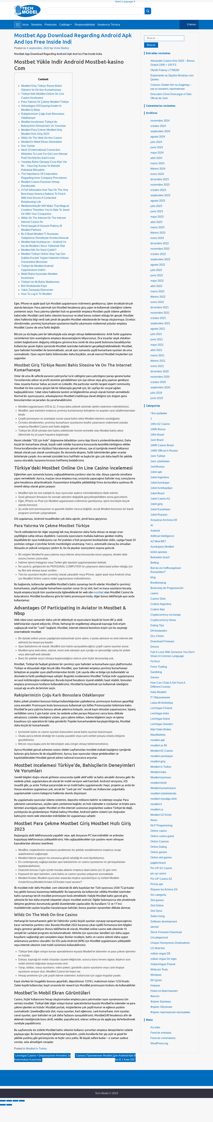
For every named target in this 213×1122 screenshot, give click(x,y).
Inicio (25, 24)
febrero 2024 (157, 168)
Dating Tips (157, 625)
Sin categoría (158, 894)
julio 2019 (156, 392)
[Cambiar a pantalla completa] (15, 1100)
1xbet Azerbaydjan (161, 488)
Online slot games (161, 857)
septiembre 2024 (160, 131)
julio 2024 (156, 142)
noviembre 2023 (160, 184)
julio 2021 (156, 334)
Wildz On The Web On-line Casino (41, 137)
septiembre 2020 (160, 387)
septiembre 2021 (160, 323)
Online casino (158, 830)
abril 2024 (156, 158)
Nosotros (36, 24)
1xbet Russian (158, 514)
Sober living (157, 916)
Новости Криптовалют (164, 990)
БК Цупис (156, 980)
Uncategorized (159, 937)
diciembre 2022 (159, 243)
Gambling (156, 672)
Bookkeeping (158, 582)
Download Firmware (162, 641)
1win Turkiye (157, 456)
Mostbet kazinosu (160, 777)
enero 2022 (157, 302)
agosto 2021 (157, 328)
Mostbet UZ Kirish (161, 814)
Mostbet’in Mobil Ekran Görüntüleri (41, 141)
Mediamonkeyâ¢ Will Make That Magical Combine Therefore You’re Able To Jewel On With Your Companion (45, 209)
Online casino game (162, 836)
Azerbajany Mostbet (162, 546)
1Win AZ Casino (160, 424)
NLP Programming (161, 825)
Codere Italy (157, 609)
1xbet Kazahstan (160, 509)
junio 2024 (156, 147)
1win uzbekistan (160, 461)
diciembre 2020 (159, 371)
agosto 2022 (157, 264)
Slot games (157, 900)
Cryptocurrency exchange (165, 614)
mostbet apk (157, 740)
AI (151, 525)
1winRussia (157, 466)
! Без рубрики (158, 413)
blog (153, 577)
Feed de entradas (160, 1032)
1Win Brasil (157, 434)
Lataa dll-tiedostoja (161, 702)
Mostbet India (158, 772)
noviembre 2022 (160, 248)
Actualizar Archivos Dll (163, 520)
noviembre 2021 (160, 312)
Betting (154, 562)
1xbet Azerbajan (160, 482)
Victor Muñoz (61, 48)
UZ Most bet (157, 948)
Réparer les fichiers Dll (163, 889)
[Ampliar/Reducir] (22, 1100)
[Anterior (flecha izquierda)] (3, 1104)
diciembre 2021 (159, 307)
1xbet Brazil (157, 493)
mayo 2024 (157, 152)
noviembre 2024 (160, 120)
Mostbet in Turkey (36, 1048)
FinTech (155, 661)
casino (154, 593)
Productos (51, 24)
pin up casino (158, 873)
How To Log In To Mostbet (36, 293)
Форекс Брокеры (160, 1001)
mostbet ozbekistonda (163, 793)
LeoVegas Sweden (161, 724)
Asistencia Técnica (109, 24)
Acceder (155, 1027)
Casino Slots (158, 598)
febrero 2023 (157, 232)
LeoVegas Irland (160, 718)
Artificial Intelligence (162, 536)
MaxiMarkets (157, 734)
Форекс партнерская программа (170, 1012)
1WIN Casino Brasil (162, 445)
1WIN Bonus (157, 429)
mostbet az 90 (158, 745)
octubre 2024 (158, 126)
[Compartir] (9, 1100)
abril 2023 (156, 222)
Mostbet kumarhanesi (163, 788)
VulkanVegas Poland (162, 964)
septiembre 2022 (160, 259)
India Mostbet (158, 692)
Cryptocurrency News (163, 620)
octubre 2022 (158, 254)
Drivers (154, 646)
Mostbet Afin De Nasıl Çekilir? (38, 249)
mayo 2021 (157, 344)
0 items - (192, 24)
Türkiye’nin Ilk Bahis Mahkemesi (40, 281)
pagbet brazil (158, 862)
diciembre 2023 (159, 179)
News (153, 820)
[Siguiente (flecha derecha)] (9, 1104)
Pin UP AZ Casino (161, 868)
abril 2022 (156, 286)
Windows (155, 974)
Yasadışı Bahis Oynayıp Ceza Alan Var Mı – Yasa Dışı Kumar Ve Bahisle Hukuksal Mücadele (44, 165)
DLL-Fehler (157, 636)
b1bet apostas (158, 552)
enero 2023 (157, 238)
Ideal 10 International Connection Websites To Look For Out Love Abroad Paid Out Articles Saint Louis (44, 153)
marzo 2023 (157, 227)
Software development (163, 921)
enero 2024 (157, 174)
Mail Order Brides (160, 729)
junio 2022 (156, 275)
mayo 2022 (157, 280)
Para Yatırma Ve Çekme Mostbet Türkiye (45, 101)
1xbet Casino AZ (160, 498)
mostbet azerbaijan (161, 756)
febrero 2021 (157, 360)
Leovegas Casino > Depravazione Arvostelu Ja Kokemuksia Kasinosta (42, 1057)
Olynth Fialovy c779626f (164, 70)
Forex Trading (158, 666)
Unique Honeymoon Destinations (170, 942)
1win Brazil (157, 440)
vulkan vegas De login (163, 958)
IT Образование (160, 697)
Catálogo (64, 24)
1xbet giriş (156, 504)
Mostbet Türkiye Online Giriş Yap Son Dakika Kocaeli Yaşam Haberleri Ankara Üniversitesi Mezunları (45, 257)
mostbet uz (156, 809)
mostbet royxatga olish (163, 798)
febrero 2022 (157, 296)
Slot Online (157, 905)
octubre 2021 (158, 318)
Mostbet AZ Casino (161, 750)
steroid (154, 926)
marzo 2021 (157, 355)
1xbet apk (156, 472)
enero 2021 (157, 366)
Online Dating (158, 846)
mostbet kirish (158, 782)
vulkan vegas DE (160, 953)
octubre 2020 (158, 382)
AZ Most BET (158, 541)
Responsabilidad (85, 24)
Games (154, 677)
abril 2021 (156, 350)
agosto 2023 (157, 200)
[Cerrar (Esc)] (3, 1100)
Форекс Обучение (161, 1006)
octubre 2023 (158, 190)
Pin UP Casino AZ (161, 878)
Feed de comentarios (162, 1038)
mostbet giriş (157, 761)
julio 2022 (156, 270)
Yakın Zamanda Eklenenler (37, 289)
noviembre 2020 (160, 376)
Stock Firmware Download (166, 932)
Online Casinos (159, 841)
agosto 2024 (157, 136)
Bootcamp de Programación (166, 588)
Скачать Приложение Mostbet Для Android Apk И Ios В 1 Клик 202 (106, 1057)
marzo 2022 (157, 291)
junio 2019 (156, 398)
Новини (155, 985)
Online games (158, 852)
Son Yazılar (28, 145)
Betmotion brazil (160, 557)
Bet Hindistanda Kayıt (34, 285)
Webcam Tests (159, 969)
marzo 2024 (157, 163)
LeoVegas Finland (161, 708)
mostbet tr (156, 804)
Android (155, 530)
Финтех (154, 996)
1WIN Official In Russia (164, 450)
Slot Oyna (156, 910)
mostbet (98, 592)
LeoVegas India (159, 713)
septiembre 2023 (160, 195)
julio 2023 (156, 206)
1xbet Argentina (159, 477)
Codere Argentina (160, 604)
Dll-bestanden (158, 630)
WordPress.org (159, 1043)
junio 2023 (156, 211)
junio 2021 (156, 339)
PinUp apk (156, 884)
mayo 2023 (157, 216)
